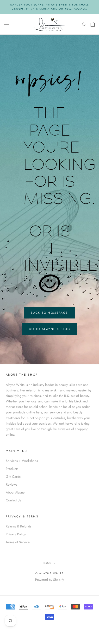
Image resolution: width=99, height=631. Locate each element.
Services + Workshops (22, 460)
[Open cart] (93, 24)
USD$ (47, 563)
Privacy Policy (16, 534)
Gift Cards (13, 476)
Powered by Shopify (49, 579)
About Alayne (15, 492)
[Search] (84, 24)
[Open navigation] (6, 24)
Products (12, 468)
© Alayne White (49, 573)
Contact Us (13, 500)
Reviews (11, 484)
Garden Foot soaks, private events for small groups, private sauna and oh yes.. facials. (49, 7)
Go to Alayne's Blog (49, 329)
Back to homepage (49, 313)
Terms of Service (18, 542)
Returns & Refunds (18, 526)
